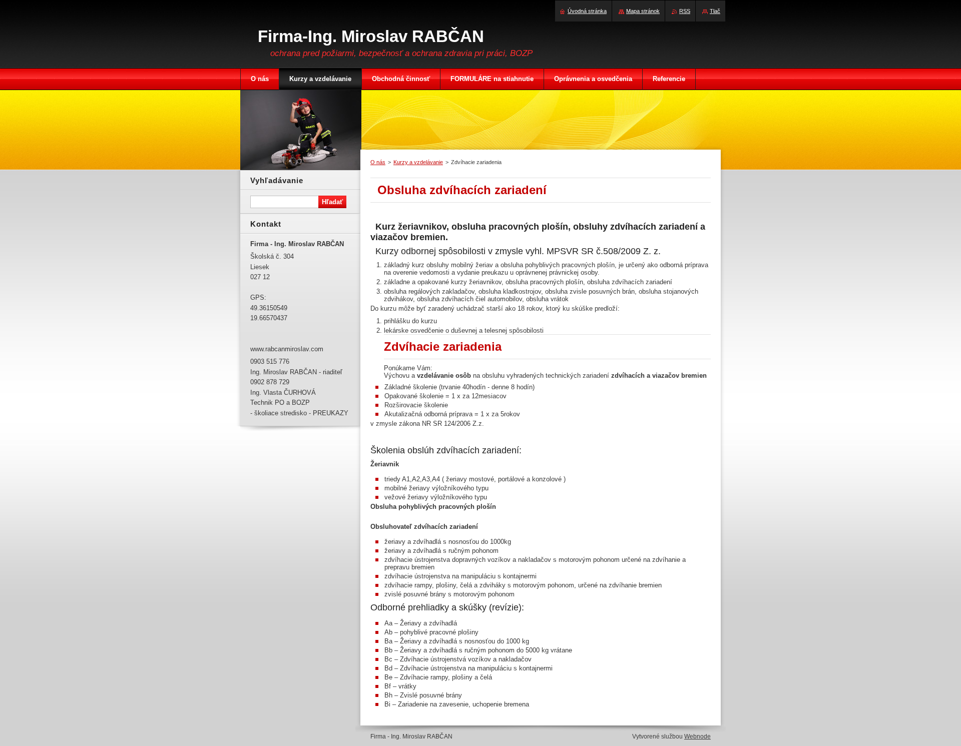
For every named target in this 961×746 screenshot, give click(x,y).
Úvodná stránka (587, 11)
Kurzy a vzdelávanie (418, 162)
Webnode (697, 736)
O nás (377, 162)
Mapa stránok (643, 11)
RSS (684, 11)
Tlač (715, 11)
